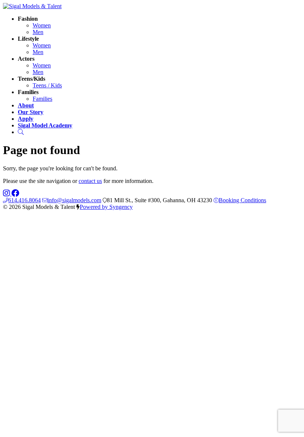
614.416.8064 (24, 200)
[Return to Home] (32, 6)
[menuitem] (42, 25)
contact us (90, 181)
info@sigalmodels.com (74, 200)
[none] (28, 19)
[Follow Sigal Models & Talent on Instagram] (7, 193)
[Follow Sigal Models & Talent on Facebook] (15, 193)
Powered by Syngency (106, 207)
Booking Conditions (242, 200)
